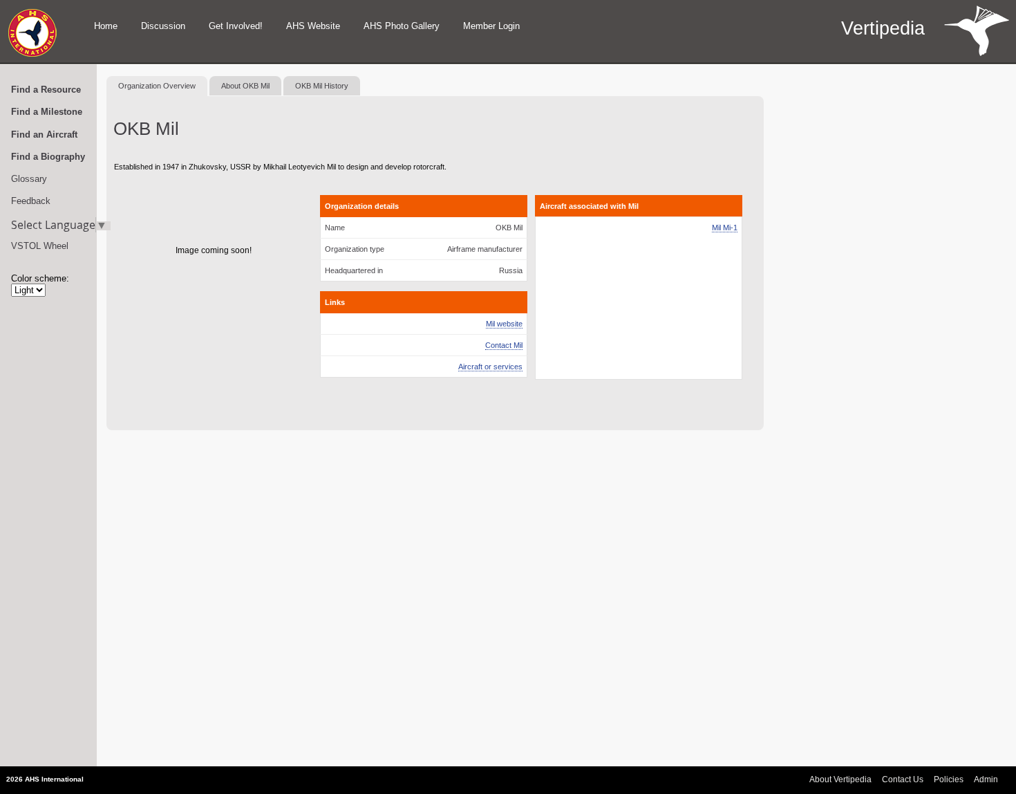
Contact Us (902, 779)
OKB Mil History (321, 86)
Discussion (163, 26)
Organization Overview (157, 86)
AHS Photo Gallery (402, 26)
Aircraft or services (490, 366)
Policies (948, 779)
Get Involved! (236, 26)
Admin (986, 779)
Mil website (504, 324)
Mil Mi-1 (724, 227)
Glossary (29, 179)
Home (105, 26)
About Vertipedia (840, 779)
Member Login (491, 26)
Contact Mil (504, 345)
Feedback (30, 201)
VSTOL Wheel (39, 246)
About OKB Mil (245, 86)
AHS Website (313, 26)
